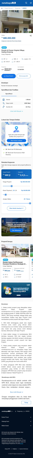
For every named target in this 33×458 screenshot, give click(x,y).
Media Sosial (5, 425)
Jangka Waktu (7, 199)
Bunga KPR (7, 448)
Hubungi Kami (5, 421)
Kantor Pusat (5, 417)
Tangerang (17, 8)
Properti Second (9, 8)
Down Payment (7, 190)
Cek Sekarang (16, 230)
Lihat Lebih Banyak (15, 111)
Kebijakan (15, 448)
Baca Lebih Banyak (15, 392)
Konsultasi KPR (24, 76)
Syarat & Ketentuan (23, 448)
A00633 (24, 8)
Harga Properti (7, 182)
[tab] (8, 94)
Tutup (26, 402)
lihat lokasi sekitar (16, 140)
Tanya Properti (9, 76)
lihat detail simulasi (16, 208)
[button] (12, 295)
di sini (21, 443)
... (13, 411)
